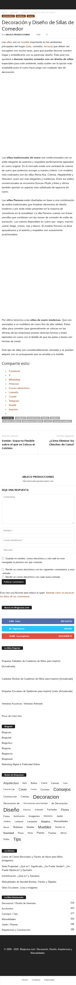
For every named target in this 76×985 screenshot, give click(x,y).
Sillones (63, 833)
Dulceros (27, 810)
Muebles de (60, 827)
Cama (44, 783)
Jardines (7, 821)
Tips (17, 839)
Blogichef (6, 737)
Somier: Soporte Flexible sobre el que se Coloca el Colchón (18, 444)
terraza (48, 46)
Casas (23, 789)
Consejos (62, 789)
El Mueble (39, 810)
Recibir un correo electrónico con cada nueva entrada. (33, 577)
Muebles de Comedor (32, 421)
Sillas (30, 16)
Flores (65, 809)
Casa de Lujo (9, 789)
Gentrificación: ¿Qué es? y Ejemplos (21, 876)
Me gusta (66, 621)
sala (29, 46)
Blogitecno (7, 753)
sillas (9, 42)
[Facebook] (26, 959)
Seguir (68, 628)
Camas (55, 783)
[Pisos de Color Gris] (38, 710)
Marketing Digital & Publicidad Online (21, 764)
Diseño (45, 418)
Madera (45, 821)
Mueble (30, 827)
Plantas (41, 833)
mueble (25, 42)
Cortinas (25, 796)
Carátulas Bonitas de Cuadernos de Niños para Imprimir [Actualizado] (37, 678)
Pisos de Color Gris (12, 716)
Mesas (6, 827)
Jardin (60, 816)
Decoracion (33, 418)
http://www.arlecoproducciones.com (38, 481)
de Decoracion (59, 803)
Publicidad (49, 979)
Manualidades (61, 821)
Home (25, 979)
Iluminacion (19, 816)
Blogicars (6, 732)
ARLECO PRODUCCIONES (18, 34)
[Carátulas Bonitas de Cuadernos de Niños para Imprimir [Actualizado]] (38, 672)
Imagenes (34, 816)
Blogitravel (7, 759)
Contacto (36, 979)
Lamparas (32, 821)
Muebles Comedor (12, 421)
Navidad (8, 833)
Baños (34, 783)
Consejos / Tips (10, 914)
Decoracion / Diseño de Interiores (19, 903)
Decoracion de (11, 803)
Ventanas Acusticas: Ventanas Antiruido (22, 703)
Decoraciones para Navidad (36, 803)
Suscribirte (65, 636)
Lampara (19, 821)
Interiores (48, 816)
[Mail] (34, 959)
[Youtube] (50, 959)
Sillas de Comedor (62, 421)
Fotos (6, 816)
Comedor (20, 418)
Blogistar (6, 748)
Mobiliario (18, 827)
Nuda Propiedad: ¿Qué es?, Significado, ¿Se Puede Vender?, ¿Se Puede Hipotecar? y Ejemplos (36, 868)
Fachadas (52, 809)
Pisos (21, 833)
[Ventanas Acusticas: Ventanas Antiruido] (38, 697)
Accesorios (14, 12)
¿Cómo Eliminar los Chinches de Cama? (61, 442)
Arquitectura (11, 783)
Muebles (21, 16)
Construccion (10, 796)
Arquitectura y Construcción (16, 930)
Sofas (6, 839)
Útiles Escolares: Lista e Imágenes (20, 887)
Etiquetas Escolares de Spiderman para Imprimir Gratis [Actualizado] (37, 691)
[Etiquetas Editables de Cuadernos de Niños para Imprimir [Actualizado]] (38, 655)
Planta (30, 833)
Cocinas (44, 789)
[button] (70, 5)
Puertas (52, 833)
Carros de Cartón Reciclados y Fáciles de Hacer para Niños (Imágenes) (32, 858)
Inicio (4, 12)
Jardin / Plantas (10, 924)
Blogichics (7, 743)
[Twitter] (42, 959)
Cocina (34, 789)
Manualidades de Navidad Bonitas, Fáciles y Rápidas (29, 881)
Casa (65, 783)
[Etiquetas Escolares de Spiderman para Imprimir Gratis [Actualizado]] (38, 685)
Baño (24, 783)
